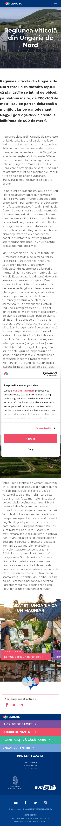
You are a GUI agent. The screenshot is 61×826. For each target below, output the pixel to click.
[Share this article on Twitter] (14, 705)
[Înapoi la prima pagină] (13, 3)
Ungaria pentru (16, 748)
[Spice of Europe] (45, 787)
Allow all (30, 438)
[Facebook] (25, 802)
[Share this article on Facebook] (7, 705)
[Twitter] (35, 802)
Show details (43, 428)
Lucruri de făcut (17, 724)
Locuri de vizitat (17, 732)
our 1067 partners (24, 390)
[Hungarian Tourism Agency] (15, 782)
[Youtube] (16, 802)
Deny (31, 449)
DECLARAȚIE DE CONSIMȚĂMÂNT (30, 822)
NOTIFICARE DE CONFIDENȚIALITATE (30, 818)
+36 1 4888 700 (30, 769)
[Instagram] (45, 802)
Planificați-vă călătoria (24, 740)
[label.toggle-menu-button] (57, 3)
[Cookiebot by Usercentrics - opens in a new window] (43, 374)
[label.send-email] (21, 705)
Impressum (30, 815)
